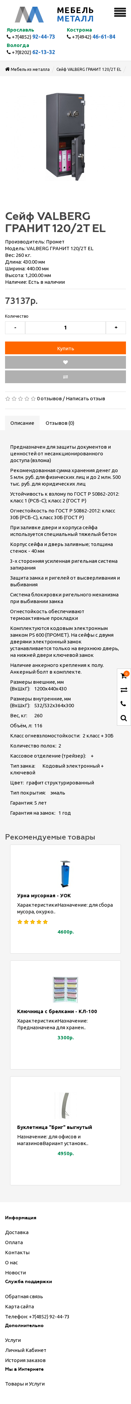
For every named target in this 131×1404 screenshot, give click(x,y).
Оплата (14, 1242)
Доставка (17, 1232)
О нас (11, 1262)
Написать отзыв (85, 398)
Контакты (17, 1252)
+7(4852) (33, 37)
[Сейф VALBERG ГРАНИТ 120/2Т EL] (65, 136)
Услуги (13, 1340)
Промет (55, 241)
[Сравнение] (124, 690)
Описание (22, 423)
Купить (65, 348)
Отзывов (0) (60, 423)
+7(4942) (93, 37)
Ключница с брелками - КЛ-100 (57, 1011)
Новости (15, 1272)
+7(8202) (33, 52)
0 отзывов (49, 398)
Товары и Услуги (25, 1384)
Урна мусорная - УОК (44, 895)
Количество (17, 316)
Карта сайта (19, 1306)
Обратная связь (24, 1296)
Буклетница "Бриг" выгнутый (54, 1127)
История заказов (25, 1360)
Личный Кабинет (25, 1350)
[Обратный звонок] (123, 704)
